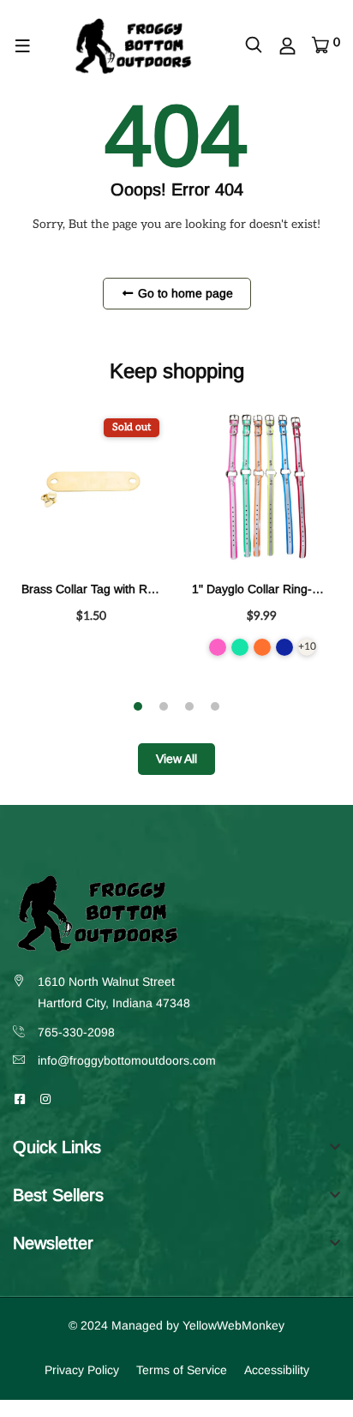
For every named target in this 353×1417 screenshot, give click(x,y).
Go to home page (184, 293)
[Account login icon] (287, 46)
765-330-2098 (76, 1032)
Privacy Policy (82, 1370)
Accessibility (276, 1370)
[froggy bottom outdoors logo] (133, 46)
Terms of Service (181, 1370)
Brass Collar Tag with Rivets (96, 589)
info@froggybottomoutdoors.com (127, 1060)
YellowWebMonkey (233, 1325)
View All (176, 759)
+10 (306, 646)
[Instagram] (45, 1099)
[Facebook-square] (20, 1099)
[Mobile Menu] (23, 46)
